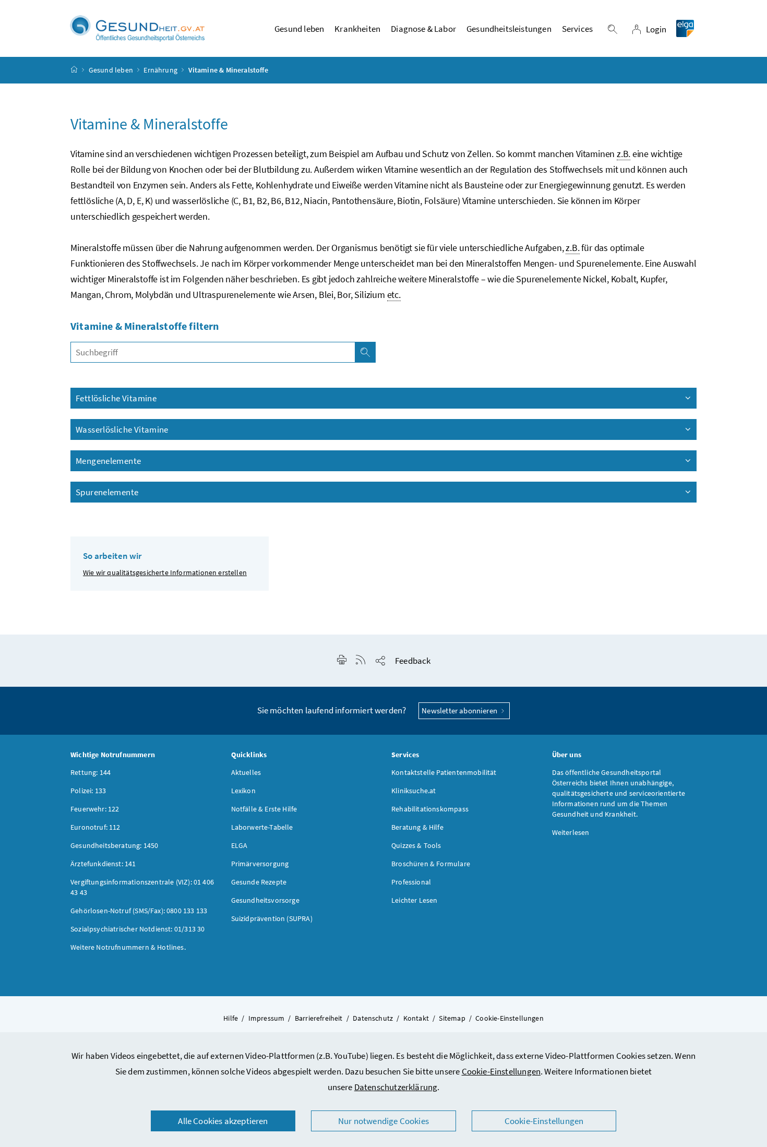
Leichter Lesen (414, 900)
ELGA (239, 845)
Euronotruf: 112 (95, 827)
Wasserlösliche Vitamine (122, 429)
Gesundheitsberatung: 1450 (114, 845)
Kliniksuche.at (413, 790)
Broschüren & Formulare (430, 863)
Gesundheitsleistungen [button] (509, 28)
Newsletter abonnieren (460, 710)
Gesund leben (111, 70)
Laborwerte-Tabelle (262, 827)
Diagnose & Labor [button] (423, 28)
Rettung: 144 (90, 772)
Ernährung (160, 70)
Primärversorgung (260, 863)
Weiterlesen (571, 832)
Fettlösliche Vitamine (116, 398)
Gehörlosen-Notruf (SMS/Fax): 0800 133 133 (138, 910)
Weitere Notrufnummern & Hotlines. (128, 947)
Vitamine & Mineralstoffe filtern (144, 325)
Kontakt (416, 1018)
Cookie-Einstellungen (501, 1071)
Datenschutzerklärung (396, 1087)
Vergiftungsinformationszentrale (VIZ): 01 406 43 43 (142, 887)
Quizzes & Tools (416, 845)
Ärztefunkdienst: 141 (103, 863)
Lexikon (243, 790)
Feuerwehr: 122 (94, 809)
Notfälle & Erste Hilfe (264, 809)
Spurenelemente (107, 492)
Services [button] (577, 28)
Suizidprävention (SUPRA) (272, 918)
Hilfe (230, 1018)
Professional (411, 882)
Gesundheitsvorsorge (265, 900)
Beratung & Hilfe (417, 827)
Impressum (266, 1018)
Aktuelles (246, 772)
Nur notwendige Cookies (383, 1121)
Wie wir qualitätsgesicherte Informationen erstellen (165, 572)
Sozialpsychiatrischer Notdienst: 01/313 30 (137, 929)
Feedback (412, 660)
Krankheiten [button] (357, 28)
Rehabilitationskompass (430, 809)
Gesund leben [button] (299, 28)
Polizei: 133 (88, 790)
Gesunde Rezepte (259, 882)
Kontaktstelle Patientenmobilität (444, 772)
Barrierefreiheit (319, 1018)
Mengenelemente (108, 461)
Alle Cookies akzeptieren (223, 1121)
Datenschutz (373, 1018)
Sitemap (452, 1018)
